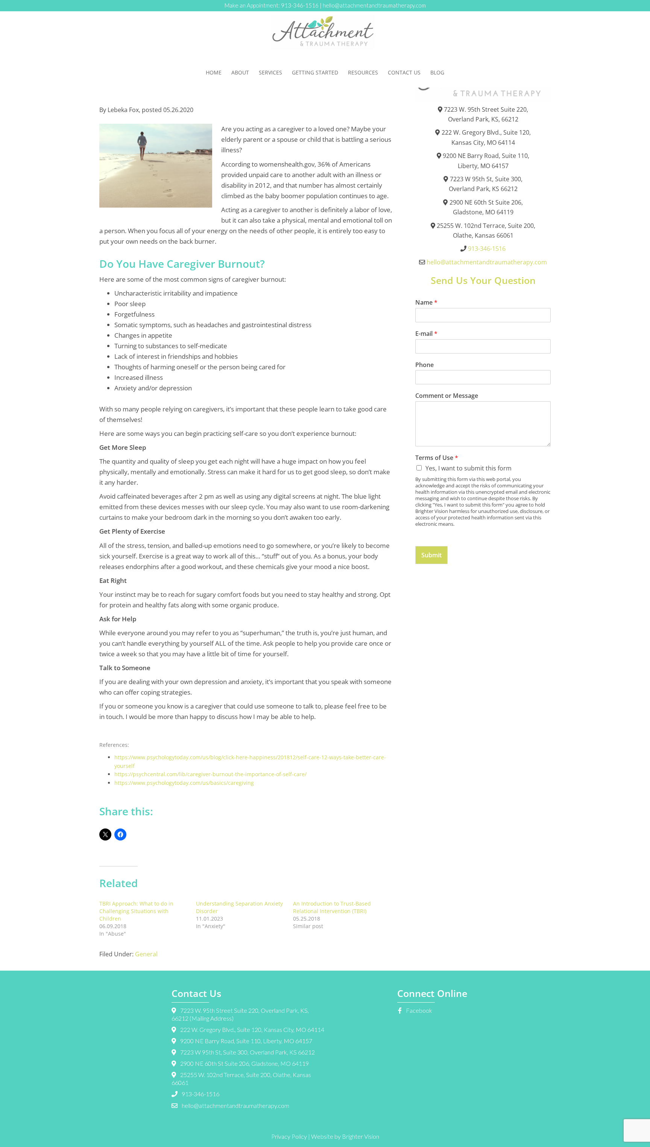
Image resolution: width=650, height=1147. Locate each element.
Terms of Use (436, 458)
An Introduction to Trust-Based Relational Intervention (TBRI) (332, 907)
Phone (424, 365)
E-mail (426, 334)
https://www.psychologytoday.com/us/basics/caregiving (184, 782)
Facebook (418, 1010)
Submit (431, 555)
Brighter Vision (360, 1136)
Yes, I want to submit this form (468, 468)
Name (426, 302)
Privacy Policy (289, 1136)
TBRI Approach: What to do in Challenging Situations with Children (136, 911)
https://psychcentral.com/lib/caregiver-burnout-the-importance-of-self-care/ (210, 774)
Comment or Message (446, 396)
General (146, 954)
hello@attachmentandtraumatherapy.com (374, 5)
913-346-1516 (300, 5)
